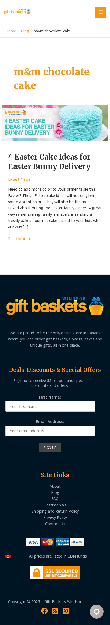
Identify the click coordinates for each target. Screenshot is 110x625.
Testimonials (55, 504)
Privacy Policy (55, 517)
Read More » (19, 239)
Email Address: (50, 421)
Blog (55, 492)
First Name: (50, 397)
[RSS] (55, 611)
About (55, 486)
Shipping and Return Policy (55, 511)
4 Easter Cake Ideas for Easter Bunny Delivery (49, 161)
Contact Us (55, 523)
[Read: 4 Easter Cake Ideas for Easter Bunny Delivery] (55, 122)
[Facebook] (44, 611)
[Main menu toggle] (100, 12)
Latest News (19, 179)
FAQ (55, 498)
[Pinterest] (65, 611)
